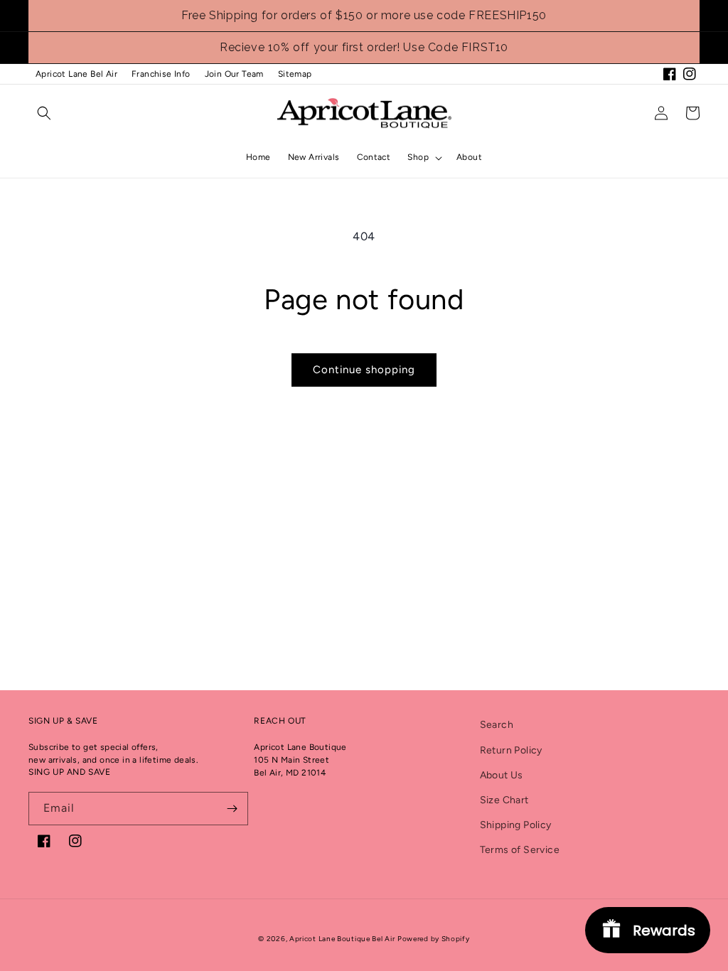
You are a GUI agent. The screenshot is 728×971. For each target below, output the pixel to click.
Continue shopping (364, 369)
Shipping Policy (516, 825)
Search (496, 725)
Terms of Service (520, 850)
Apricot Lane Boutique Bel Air (342, 938)
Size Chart (504, 800)
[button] (44, 113)
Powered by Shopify (433, 938)
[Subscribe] (231, 808)
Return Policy (511, 750)
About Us (501, 775)
